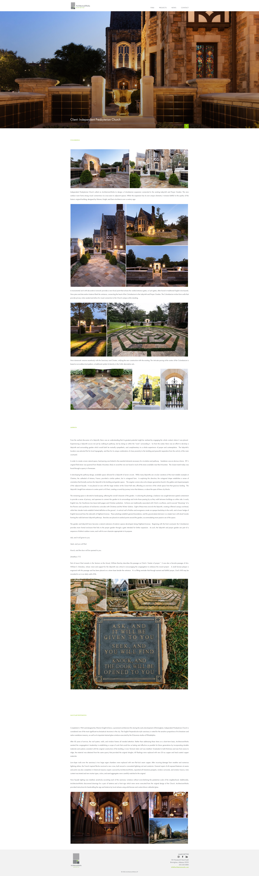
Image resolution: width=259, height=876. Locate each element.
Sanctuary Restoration (78, 715)
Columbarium (75, 140)
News (173, 8)
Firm (152, 8)
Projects (163, 8)
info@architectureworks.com (180, 867)
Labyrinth (73, 427)
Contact (185, 8)
